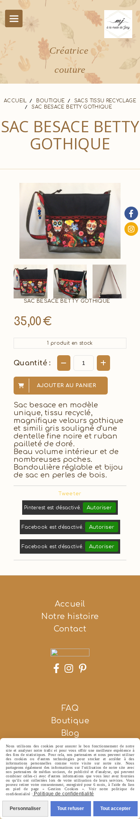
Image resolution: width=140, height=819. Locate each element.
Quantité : (32, 363)
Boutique (70, 720)
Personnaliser (25, 808)
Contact (70, 628)
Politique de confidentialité (63, 793)
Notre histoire (69, 616)
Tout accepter (115, 808)
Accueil (70, 604)
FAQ (70, 708)
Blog (70, 733)
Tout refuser (70, 808)
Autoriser (99, 507)
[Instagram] (131, 229)
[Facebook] (131, 213)
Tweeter (70, 493)
